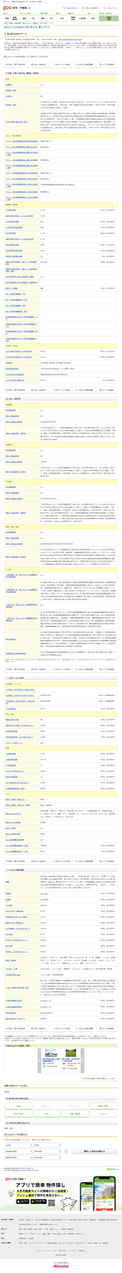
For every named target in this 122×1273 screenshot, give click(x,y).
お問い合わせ (62, 1251)
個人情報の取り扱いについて (28, 1224)
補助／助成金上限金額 (14, 422)
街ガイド (72, 1243)
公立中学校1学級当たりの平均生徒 (19, 357)
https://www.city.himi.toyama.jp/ (70, 39)
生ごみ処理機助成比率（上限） (17, 851)
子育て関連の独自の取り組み (16, 122)
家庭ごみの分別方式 (13, 814)
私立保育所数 (11, 233)
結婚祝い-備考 (11, 90)
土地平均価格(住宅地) (14, 1001)
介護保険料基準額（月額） (16, 788)
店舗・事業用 (75, 1114)
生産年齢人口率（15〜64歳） (17, 917)
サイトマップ (73, 1251)
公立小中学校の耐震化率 (15, 380)
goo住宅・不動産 (7, 1219)
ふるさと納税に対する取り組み (17, 987)
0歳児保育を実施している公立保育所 (19, 216)
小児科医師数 (11, 765)
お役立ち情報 (5, 1243)
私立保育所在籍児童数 (14, 251)
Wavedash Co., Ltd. (19, 1170)
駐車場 (63, 1229)
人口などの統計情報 (85, 64)
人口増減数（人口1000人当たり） (18, 928)
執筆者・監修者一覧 (94, 1243)
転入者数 (9, 934)
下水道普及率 (11, 709)
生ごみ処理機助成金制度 (15, 840)
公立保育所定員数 (12, 222)
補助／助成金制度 (12, 416)
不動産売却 (22, 1238)
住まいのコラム (81, 1243)
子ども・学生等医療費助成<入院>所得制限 (22, 192)
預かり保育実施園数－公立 (16, 294)
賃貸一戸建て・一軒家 (41, 1229)
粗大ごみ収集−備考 (13, 834)
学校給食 (9, 363)
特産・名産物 (11, 960)
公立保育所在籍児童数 (14, 227)
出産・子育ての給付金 (16, 64)
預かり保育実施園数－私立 (16, 306)
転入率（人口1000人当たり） (17, 940)
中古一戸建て (19, 1114)
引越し (26, 1243)
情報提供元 (93, 1220)
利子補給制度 (11, 410)
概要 (7, 882)
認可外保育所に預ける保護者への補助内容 (21, 282)
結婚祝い (9, 85)
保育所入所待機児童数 (14, 256)
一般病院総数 (11, 754)
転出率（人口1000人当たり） (17, 952)
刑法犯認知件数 (11, 731)
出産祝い (9, 96)
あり (42, 743)
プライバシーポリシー (43, 1251)
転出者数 (9, 946)
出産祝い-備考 (11, 105)
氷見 (11, 1128)
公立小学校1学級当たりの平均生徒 (19, 351)
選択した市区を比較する (94, 1151)
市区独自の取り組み (13, 975)
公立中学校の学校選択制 (15, 374)
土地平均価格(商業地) (14, 1007)
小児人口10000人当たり (15, 771)
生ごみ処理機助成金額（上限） (17, 846)
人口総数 (9, 905)
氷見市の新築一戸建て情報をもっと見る (100, 1079)
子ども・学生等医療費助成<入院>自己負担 (22, 179)
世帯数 (8, 900)
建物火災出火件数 (12, 720)
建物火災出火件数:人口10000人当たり (20, 725)
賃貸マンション (55, 1229)
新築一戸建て (103, 1106)
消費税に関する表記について (48, 1224)
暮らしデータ (63, 1243)
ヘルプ (54, 1251)
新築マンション (24, 1234)
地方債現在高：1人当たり (15, 1019)
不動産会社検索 (52, 1243)
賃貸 (18, 1106)
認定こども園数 (11, 288)
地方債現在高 (11, 1013)
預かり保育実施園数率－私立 (16, 311)
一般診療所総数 (11, 759)
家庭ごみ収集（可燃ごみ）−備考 (18, 805)
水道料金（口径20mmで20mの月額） (20, 696)
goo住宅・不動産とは (26, 1220)
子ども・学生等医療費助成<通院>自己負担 (22, 147)
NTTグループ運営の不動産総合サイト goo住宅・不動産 (22, 1)
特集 (20, 1243)
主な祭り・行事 (11, 969)
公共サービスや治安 (62, 64)
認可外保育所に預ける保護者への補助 (20, 277)
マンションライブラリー (37, 1243)
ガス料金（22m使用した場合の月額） (20, 690)
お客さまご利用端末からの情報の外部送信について (51, 1220)
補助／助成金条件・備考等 (16, 433)
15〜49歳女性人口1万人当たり (17, 783)
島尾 (6, 1128)
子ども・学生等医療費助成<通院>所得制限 (22, 160)
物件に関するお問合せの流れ (78, 1220)
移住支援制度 (11, 639)
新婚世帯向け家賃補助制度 (16, 653)
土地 (46, 1114)
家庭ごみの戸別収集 (13, 822)
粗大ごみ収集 (11, 828)
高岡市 (6, 1092)
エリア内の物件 (108, 64)
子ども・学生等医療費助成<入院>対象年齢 (22, 173)
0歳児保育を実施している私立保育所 (19, 239)
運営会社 (81, 1251)
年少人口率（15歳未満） (15, 911)
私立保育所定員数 (12, 245)
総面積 (8, 893)
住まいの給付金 (40, 64)
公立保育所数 (11, 210)
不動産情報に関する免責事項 (107, 1220)
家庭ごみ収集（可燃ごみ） (16, 799)
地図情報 (105, 1243)
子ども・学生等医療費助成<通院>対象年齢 (22, 141)
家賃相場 (70, 1229)
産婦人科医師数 (11, 777)
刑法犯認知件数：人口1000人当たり (19, 737)
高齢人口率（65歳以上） (15, 923)
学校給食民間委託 (12, 369)
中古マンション (36, 1234)
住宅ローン (79, 1234)
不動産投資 (71, 1234)
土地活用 (31, 1238)
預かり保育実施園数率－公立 (16, 300)
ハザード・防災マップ (14, 743)
